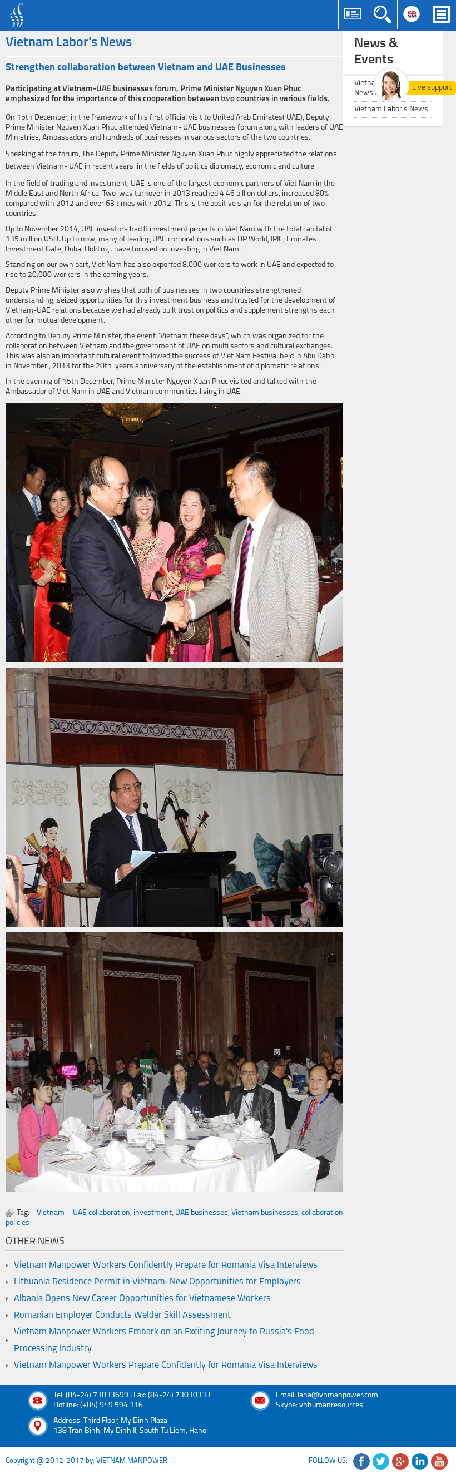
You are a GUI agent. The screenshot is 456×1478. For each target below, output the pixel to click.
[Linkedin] (420, 1461)
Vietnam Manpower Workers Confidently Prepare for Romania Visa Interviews (166, 1265)
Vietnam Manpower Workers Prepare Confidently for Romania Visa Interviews (166, 1365)
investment (152, 1213)
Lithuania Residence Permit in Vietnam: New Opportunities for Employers (157, 1282)
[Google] (400, 1461)
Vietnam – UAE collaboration (83, 1213)
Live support (432, 87)
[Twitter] (381, 1461)
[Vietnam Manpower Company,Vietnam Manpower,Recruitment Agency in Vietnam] (18, 15)
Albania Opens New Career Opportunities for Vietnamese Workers (142, 1298)
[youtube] (439, 1461)
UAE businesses (201, 1213)
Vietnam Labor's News (391, 109)
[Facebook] (361, 1461)
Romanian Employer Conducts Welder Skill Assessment (122, 1315)
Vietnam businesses (264, 1213)
